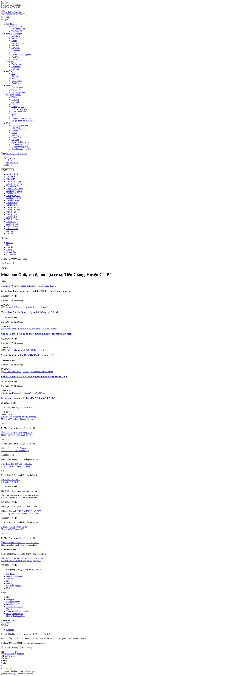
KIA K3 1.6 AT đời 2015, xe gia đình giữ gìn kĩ (21, 561)
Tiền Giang (11, 160)
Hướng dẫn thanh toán (15, 616)
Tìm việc (15, 69)
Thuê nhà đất (17, 31)
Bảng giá (10, 599)
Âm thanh (16, 50)
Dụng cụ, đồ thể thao (20, 142)
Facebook (10, 629)
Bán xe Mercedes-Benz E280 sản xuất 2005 (19, 498)
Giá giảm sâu (17, 26)
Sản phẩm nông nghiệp (21, 149)
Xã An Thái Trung (14, 184)
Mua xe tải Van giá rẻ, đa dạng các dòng (17, 419)
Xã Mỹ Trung (12, 224)
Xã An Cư (10, 177)
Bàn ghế (15, 104)
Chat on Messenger (24, 674)
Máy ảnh (15, 45)
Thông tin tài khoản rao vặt (17, 611)
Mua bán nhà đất (18, 29)
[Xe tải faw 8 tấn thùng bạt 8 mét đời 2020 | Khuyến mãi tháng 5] (28, 286)
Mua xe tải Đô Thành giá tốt (12, 529)
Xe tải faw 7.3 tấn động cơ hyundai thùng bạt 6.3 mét (30, 312)
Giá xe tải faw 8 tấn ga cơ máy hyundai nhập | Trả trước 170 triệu (36, 333)
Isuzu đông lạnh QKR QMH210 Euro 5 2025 (20, 513)
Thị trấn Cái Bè (12, 186)
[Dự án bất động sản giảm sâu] (14, 153)
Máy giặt (15, 99)
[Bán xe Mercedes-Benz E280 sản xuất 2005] (20, 495)
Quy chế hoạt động (14, 604)
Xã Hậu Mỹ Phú (13, 195)
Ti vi (13, 52)
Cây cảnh (15, 140)
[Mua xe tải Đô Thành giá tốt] (14, 527)
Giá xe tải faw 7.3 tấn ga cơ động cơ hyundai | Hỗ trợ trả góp (34, 376)
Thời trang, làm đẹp (20, 125)
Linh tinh (15, 135)
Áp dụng (5, 268)
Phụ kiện (15, 57)
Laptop (14, 40)
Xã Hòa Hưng (12, 203)
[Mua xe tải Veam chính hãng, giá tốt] (17, 432)
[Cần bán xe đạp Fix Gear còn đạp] (16, 448)
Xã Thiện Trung (13, 233)
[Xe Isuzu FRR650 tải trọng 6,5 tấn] (16, 464)
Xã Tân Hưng (12, 226)
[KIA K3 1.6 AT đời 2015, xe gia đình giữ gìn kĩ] (22, 558)
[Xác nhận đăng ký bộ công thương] (16, 647)
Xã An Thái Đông (13, 181)
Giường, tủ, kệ (18, 106)
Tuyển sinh (16, 64)
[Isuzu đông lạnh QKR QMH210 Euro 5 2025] (21, 511)
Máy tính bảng (18, 38)
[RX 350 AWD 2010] (10, 480)
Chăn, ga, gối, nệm (19, 109)
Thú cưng (16, 128)
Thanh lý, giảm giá (19, 137)
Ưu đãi (9, 609)
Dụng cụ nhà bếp (19, 111)
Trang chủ (10, 158)
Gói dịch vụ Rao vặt (12, 12)
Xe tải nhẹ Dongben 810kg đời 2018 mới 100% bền (28, 398)
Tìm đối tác (16, 90)
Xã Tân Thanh (12, 228)
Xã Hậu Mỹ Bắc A (14, 191)
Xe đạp (15, 78)
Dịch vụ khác (17, 88)
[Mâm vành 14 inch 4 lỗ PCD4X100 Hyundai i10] (22, 350)
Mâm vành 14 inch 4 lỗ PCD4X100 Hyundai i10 (27, 355)
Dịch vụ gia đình (18, 92)
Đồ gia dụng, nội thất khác (22, 121)
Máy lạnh (15, 102)
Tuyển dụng (16, 66)
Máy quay (16, 48)
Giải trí (14, 132)
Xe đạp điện (17, 81)
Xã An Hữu (11, 179)
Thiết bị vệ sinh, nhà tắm (22, 118)
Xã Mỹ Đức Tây (13, 210)
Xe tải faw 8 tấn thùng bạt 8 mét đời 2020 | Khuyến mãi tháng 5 (35, 291)
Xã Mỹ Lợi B (12, 217)
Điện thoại (16, 36)
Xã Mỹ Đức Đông (14, 207)
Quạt (14, 114)
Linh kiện (15, 59)
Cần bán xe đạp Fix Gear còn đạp (15, 450)
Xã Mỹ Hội (11, 212)
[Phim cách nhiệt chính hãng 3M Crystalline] (20, 542)
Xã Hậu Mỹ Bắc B (14, 193)
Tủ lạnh (15, 97)
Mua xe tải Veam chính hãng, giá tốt (16, 435)
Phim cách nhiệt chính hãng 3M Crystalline (19, 545)
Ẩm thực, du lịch (19, 130)
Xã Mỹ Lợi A (12, 214)
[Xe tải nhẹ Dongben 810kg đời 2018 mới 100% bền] (23, 393)
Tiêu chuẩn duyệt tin (14, 606)
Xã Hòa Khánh (12, 205)
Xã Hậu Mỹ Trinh (13, 198)
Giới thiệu (10, 597)
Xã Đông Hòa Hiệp (14, 188)
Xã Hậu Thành (12, 200)
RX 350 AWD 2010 (9, 482)
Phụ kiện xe (16, 83)
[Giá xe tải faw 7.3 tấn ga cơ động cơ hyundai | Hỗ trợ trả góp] (27, 371)
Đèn (13, 116)
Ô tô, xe (5, 238)
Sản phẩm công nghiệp (21, 147)
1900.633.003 (7, 623)
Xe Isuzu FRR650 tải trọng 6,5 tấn (15, 466)
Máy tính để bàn (18, 43)
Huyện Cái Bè (12, 163)
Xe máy (15, 76)
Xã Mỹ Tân (11, 221)
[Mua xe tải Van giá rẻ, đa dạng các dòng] (18, 417)
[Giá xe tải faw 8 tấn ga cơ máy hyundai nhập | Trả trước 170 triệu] (29, 329)
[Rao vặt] (11, 8)
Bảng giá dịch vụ (13, 602)
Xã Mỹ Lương (12, 219)
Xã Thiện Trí (11, 231)
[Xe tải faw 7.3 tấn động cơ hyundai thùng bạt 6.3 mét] (24, 307)
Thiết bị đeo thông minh (21, 55)
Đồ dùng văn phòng (20, 144)
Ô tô (13, 73)
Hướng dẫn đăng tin (14, 613)
